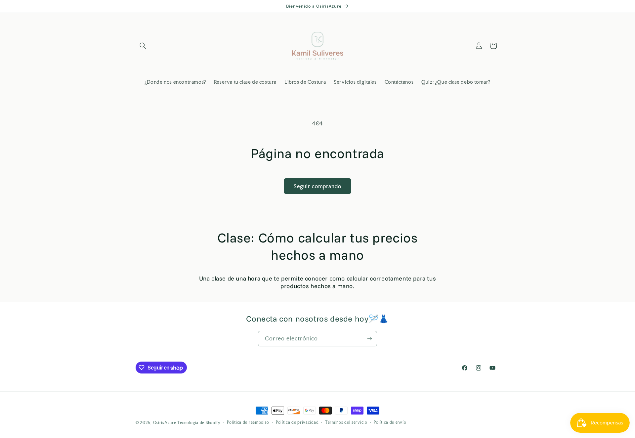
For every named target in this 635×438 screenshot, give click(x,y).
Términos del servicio (346, 422)
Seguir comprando (317, 186)
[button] (143, 45)
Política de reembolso (248, 422)
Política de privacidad (297, 422)
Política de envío (390, 422)
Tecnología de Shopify (199, 422)
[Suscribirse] (369, 338)
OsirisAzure (164, 422)
